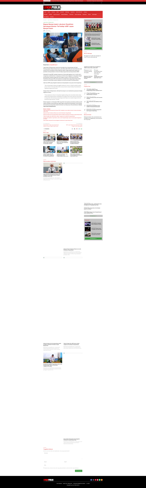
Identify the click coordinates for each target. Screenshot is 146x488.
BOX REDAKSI (59, 483)
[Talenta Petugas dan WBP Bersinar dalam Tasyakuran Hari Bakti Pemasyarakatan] (49, 149)
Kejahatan (85, 14)
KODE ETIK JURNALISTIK (67, 483)
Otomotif (62, 12)
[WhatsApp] (100, 480)
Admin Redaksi (48, 30)
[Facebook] (91, 480)
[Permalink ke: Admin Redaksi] (44, 30)
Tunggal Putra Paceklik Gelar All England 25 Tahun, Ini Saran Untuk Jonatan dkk (92, 67)
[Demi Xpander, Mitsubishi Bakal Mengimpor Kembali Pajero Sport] (88, 224)
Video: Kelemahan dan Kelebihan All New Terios (94, 102)
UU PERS (88, 483)
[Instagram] (97, 480)
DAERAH (50, 14)
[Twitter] (93, 480)
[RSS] (102, 480)
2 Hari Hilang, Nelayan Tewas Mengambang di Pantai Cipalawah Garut (94, 90)
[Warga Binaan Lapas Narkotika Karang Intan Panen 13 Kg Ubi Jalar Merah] (88, 44)
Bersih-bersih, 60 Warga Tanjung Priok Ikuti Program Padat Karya (94, 110)
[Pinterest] (95, 480)
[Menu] (44, 3)
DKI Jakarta (46, 16)
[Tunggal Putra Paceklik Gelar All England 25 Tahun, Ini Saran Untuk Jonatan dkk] (93, 60)
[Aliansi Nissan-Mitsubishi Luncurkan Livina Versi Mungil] (88, 234)
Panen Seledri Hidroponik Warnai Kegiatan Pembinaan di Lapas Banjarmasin (58, 120)
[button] (101, 3)
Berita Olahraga (78, 14)
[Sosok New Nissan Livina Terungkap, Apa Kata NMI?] (88, 229)
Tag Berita (73, 12)
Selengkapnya (93, 48)
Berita (49, 12)
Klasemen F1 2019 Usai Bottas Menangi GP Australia (88, 77)
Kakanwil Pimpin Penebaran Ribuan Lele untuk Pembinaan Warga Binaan (57, 112)
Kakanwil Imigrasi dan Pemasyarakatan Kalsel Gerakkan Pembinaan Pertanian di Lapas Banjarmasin (62, 114)
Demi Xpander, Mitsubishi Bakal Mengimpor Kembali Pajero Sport (96, 224)
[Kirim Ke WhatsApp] (81, 129)
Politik (57, 12)
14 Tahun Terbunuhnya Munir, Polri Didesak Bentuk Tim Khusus (93, 94)
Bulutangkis (94, 14)
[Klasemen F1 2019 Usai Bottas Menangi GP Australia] (88, 72)
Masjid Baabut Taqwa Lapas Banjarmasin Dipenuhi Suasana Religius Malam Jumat (51, 125)
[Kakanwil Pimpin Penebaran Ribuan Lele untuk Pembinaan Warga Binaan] (63, 137)
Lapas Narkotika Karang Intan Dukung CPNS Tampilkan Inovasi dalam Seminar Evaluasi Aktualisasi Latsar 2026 (62, 111)
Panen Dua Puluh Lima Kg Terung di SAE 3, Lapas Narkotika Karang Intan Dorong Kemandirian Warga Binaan (93, 35)
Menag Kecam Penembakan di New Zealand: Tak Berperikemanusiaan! (93, 106)
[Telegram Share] (79, 129)
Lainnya (85, 12)
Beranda (45, 14)
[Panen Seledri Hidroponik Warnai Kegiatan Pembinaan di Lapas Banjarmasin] (76, 149)
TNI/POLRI (71, 14)
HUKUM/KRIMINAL (64, 14)
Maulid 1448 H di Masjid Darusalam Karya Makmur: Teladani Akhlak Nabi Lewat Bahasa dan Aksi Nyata (96, 39)
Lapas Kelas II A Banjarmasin (48, 22)
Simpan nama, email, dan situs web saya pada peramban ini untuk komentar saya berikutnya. (61, 468)
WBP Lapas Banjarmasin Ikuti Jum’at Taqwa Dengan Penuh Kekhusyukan (74, 125)
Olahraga (67, 12)
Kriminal (53, 12)
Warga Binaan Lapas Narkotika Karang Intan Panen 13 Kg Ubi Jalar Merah (95, 44)
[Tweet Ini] (74, 129)
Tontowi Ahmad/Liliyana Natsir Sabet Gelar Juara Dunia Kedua (98, 76)
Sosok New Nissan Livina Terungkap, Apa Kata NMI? (96, 229)
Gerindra (52, 16)
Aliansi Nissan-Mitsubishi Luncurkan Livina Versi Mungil (96, 234)
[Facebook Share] (72, 129)
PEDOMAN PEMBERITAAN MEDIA (79, 483)
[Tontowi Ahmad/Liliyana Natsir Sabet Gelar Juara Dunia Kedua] (98, 72)
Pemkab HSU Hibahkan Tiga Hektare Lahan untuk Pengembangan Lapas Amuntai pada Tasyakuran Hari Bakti (62, 118)
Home (45, 12)
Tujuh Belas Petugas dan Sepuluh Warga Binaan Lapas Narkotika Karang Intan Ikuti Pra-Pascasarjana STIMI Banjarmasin (85, 0)
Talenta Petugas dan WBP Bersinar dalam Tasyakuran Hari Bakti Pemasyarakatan (59, 116)
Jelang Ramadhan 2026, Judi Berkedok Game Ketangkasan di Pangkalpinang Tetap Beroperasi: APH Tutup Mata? (93, 204)
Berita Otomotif (79, 12)
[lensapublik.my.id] (51, 7)
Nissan (89, 14)
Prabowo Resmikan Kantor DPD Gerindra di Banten (94, 98)
